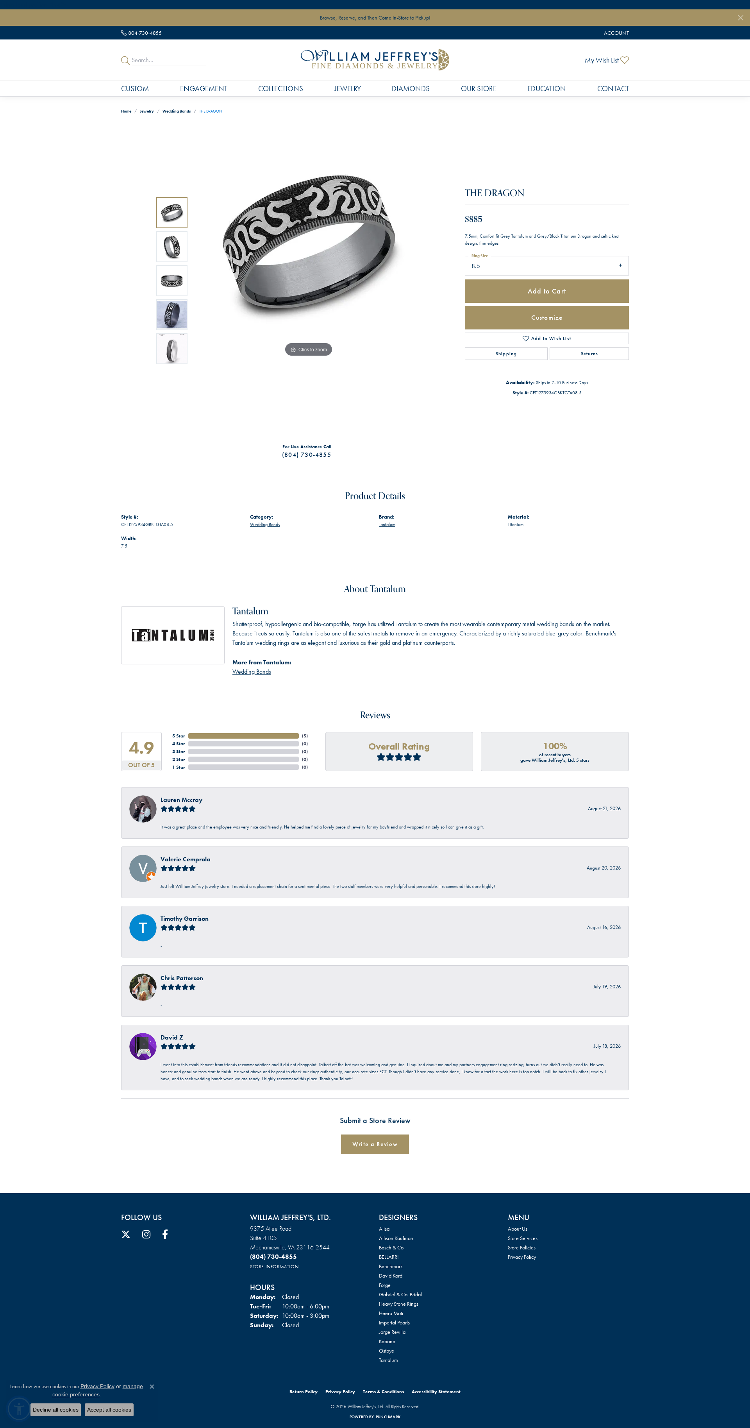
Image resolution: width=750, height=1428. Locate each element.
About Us (517, 1228)
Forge (385, 1284)
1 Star (178, 767)
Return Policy (303, 1392)
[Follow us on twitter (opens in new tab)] (125, 1234)
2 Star (178, 759)
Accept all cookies (109, 1410)
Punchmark (388, 1416)
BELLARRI (388, 1256)
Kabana (387, 1341)
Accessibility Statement (436, 1392)
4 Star (178, 744)
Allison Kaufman (396, 1238)
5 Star (178, 736)
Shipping (506, 354)
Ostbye (386, 1350)
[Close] (740, 18)
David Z (172, 1037)
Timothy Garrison (185, 918)
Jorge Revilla (392, 1331)
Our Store (478, 88)
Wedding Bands (176, 111)
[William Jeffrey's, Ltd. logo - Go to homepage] (375, 60)
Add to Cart (547, 291)
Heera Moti (391, 1313)
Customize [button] (547, 317)
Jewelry (347, 88)
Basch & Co (391, 1247)
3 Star (178, 751)
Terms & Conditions (383, 1392)
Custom (135, 88)
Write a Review (375, 1144)
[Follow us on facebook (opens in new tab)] (165, 1234)
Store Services (523, 1238)
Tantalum (387, 524)
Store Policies (522, 1247)
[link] (141, 32)
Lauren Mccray (181, 800)
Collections (280, 88)
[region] (308, 280)
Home (126, 111)
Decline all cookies (56, 1410)
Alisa (384, 1228)
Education (546, 88)
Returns (589, 354)
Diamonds (411, 88)
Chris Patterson (182, 978)
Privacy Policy (522, 1256)
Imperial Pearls (394, 1322)
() (305, 736)
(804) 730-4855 (306, 455)
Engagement (203, 88)
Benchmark (391, 1266)
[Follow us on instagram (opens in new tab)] (146, 1234)
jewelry (147, 111)
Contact (613, 88)
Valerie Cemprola (186, 859)
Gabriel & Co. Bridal (400, 1294)
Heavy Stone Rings (398, 1303)
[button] (615, 32)
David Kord (390, 1275)
